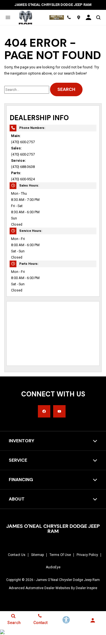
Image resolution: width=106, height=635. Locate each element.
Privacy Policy (87, 555)
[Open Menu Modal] (8, 17)
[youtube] (59, 411)
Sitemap (37, 555)
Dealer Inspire (86, 588)
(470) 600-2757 (23, 142)
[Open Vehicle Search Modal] (98, 17)
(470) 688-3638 (23, 167)
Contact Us (16, 555)
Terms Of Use (60, 555)
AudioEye (53, 567)
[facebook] (44, 411)
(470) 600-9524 (23, 179)
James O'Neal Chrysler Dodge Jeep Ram (68, 580)
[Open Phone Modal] (69, 17)
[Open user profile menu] (88, 17)
